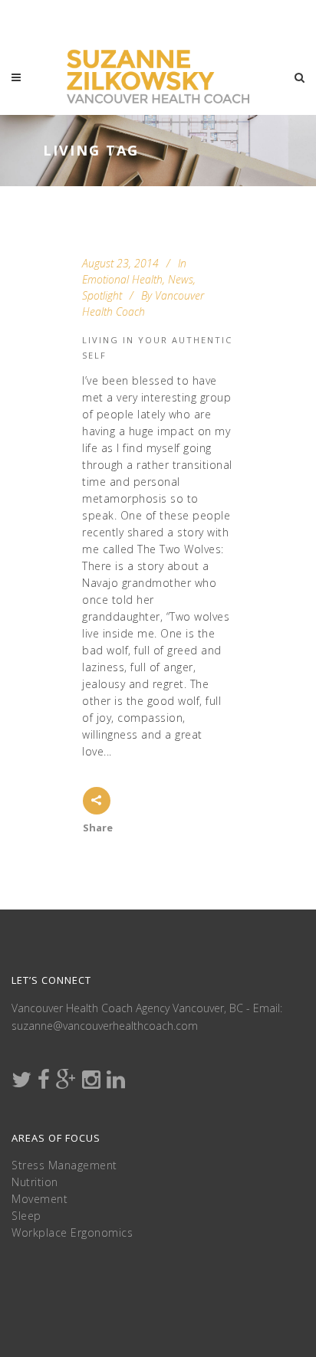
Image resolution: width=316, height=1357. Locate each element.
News (180, 279)
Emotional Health (122, 279)
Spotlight (102, 295)
